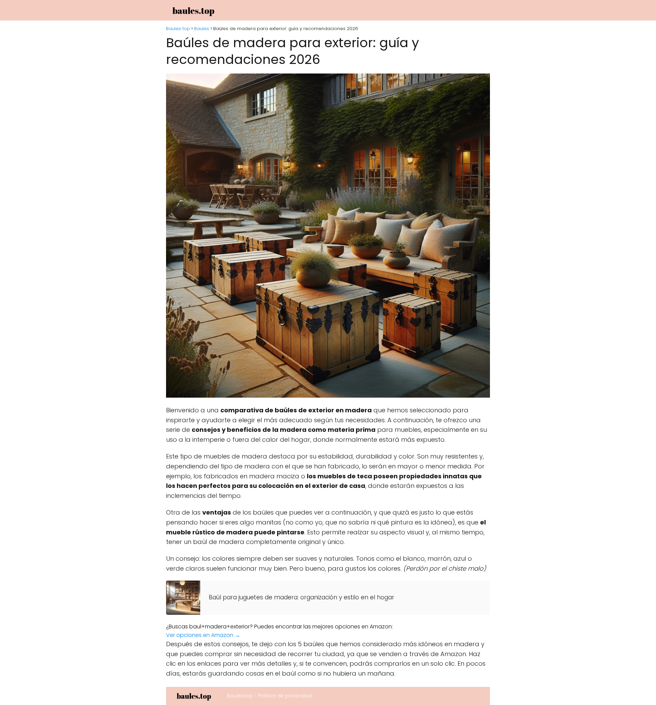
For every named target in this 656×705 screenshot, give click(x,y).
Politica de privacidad (285, 695)
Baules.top (240, 695)
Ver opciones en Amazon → (203, 635)
